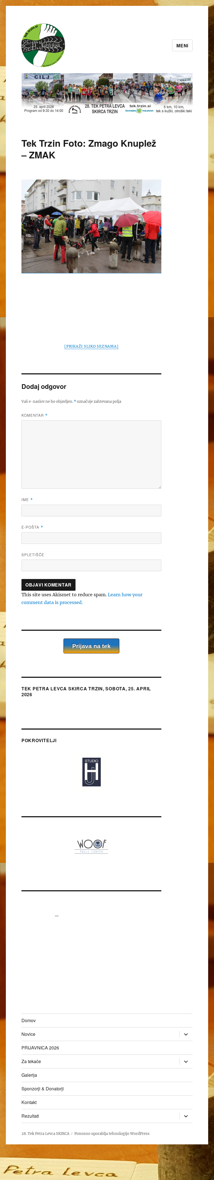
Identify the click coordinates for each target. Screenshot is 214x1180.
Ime (27, 499)
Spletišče (32, 554)
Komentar (34, 415)
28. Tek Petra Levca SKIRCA (45, 1133)
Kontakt (29, 1102)
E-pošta (32, 527)
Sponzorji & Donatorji (42, 1088)
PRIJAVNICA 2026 (40, 1047)
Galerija (29, 1075)
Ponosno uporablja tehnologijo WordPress (112, 1133)
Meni (182, 45)
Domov (28, 1020)
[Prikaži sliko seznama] (91, 346)
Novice (28, 1034)
